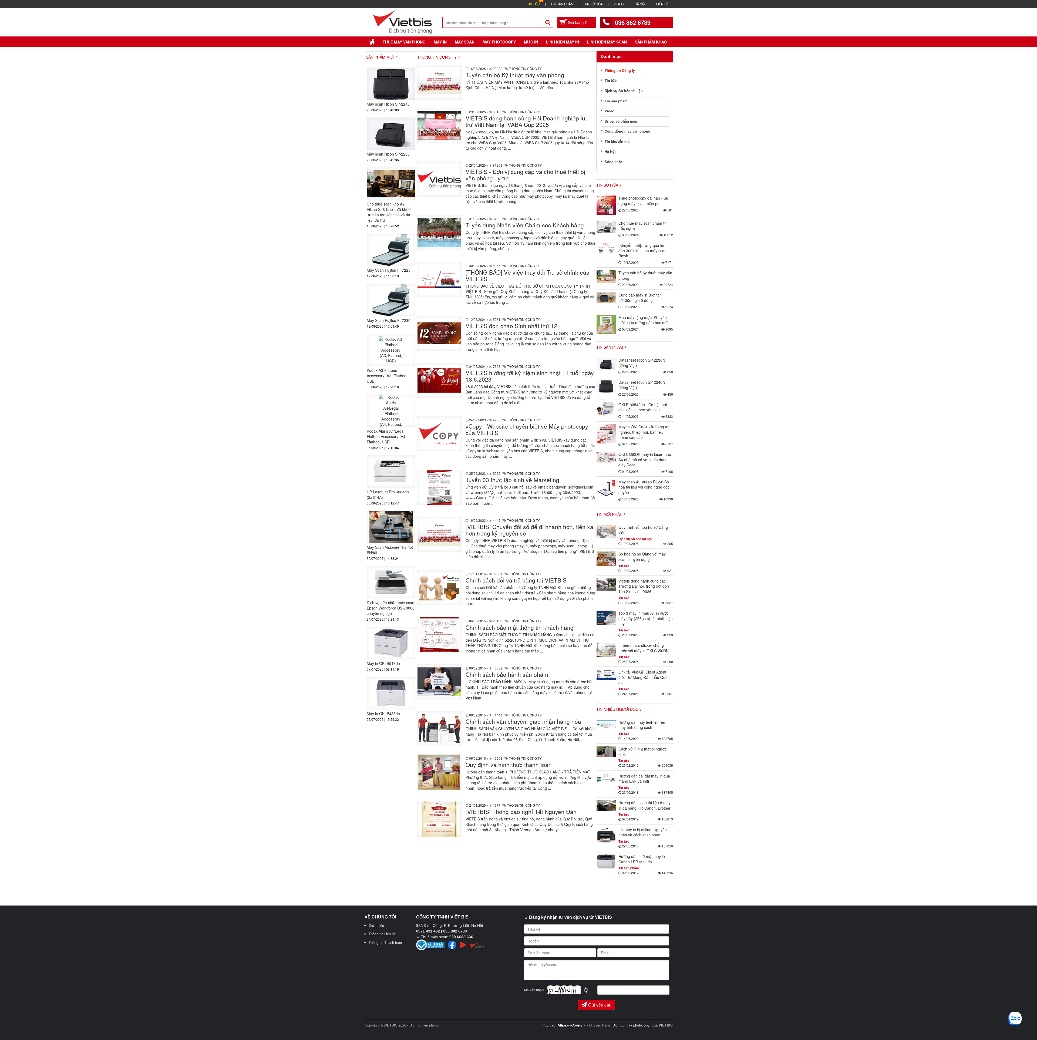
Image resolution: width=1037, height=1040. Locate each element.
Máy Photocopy (499, 42)
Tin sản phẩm (616, 100)
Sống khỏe (614, 161)
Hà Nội (610, 151)
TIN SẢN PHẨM (562, 4)
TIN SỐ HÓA (593, 4)
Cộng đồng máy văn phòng (627, 131)
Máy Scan (464, 42)
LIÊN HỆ (662, 4)
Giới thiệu (376, 926)
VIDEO (619, 4)
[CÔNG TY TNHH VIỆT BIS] (402, 21)
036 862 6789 (633, 22)
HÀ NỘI (639, 4)
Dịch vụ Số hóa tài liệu (624, 90)
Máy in (440, 42)
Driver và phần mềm (621, 121)
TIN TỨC (533, 4)
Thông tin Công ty (620, 70)
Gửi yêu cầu (599, 1005)
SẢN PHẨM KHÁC (651, 42)
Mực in (531, 42)
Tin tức (611, 80)
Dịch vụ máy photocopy (631, 1025)
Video (609, 110)
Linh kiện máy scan (607, 42)
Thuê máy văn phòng (404, 42)
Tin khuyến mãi (618, 141)
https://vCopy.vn (571, 1025)
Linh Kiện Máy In (562, 42)
